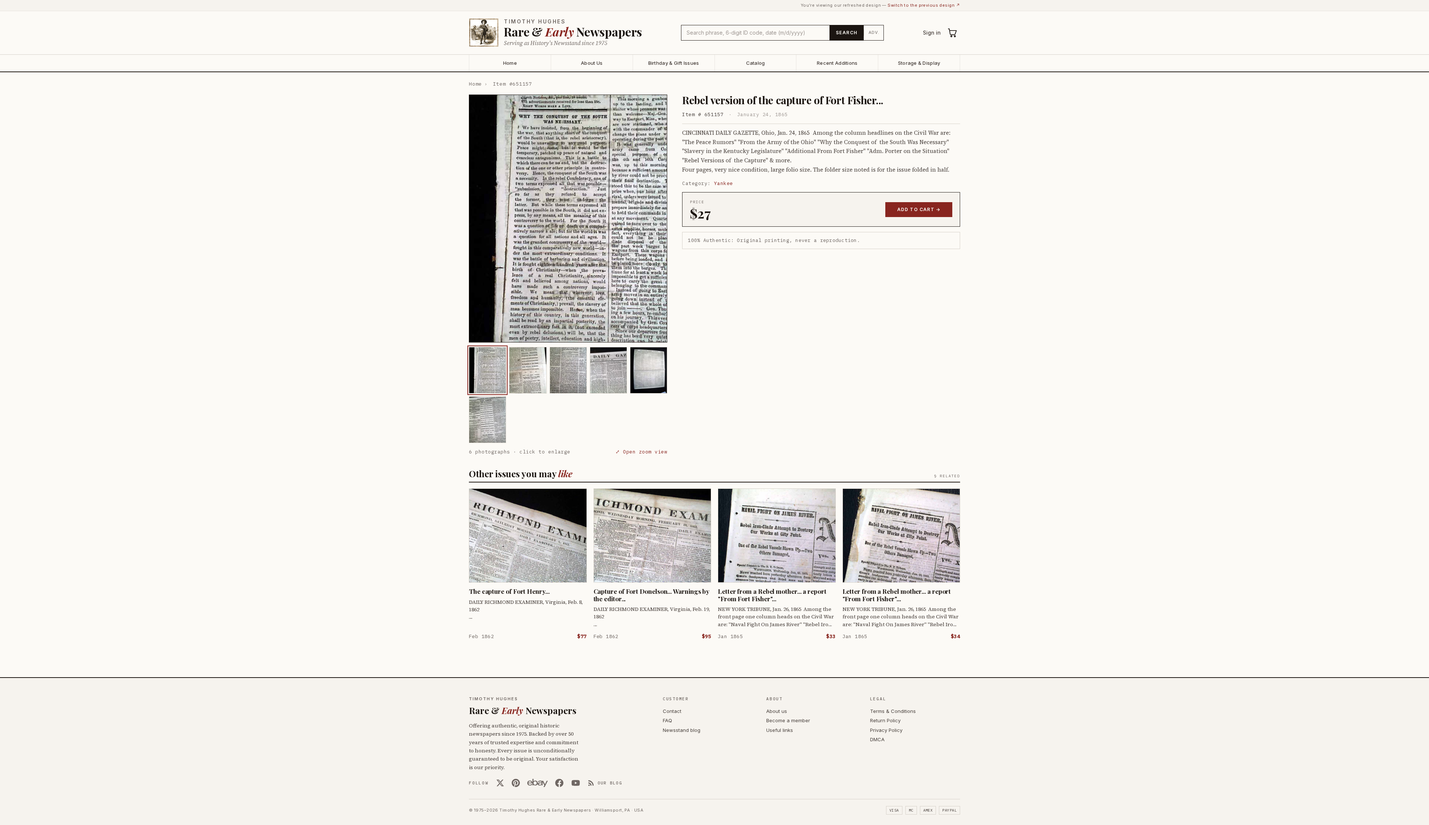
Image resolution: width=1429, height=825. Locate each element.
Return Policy (885, 720)
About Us (591, 63)
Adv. (874, 32)
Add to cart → (919, 209)
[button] (568, 219)
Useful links (779, 730)
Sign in (932, 32)
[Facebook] (559, 783)
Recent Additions (837, 63)
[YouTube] (576, 783)
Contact (672, 711)
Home (510, 63)
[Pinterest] (516, 783)
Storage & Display (919, 63)
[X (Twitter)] (500, 783)
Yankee (723, 183)
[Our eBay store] (537, 783)
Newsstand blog (681, 730)
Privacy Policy (886, 730)
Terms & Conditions (893, 711)
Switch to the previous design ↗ (924, 5)
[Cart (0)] (952, 32)
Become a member (788, 720)
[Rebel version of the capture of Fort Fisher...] (487, 370)
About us (776, 711)
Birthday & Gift (673, 63)
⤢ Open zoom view (641, 452)
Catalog (755, 63)
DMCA (877, 739)
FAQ (667, 720)
